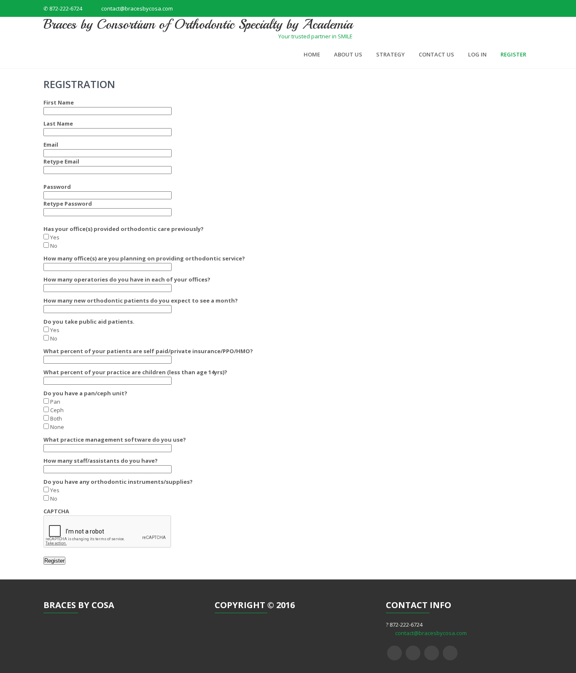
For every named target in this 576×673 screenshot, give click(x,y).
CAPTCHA (56, 511)
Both (55, 418)
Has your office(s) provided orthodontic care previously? (123, 229)
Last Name (58, 123)
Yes (54, 237)
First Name (58, 102)
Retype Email (61, 161)
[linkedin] (450, 653)
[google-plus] (431, 653)
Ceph (56, 410)
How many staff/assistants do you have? (100, 460)
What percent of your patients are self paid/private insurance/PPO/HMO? (148, 351)
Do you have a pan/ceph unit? (85, 393)
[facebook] (394, 653)
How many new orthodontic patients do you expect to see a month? (140, 300)
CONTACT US (436, 54)
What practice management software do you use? (114, 439)
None (56, 427)
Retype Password (67, 203)
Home (312, 54)
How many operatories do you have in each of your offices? (126, 279)
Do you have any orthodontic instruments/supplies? (118, 481)
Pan (54, 401)
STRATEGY (390, 54)
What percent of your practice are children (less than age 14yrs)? (135, 372)
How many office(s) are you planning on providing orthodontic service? (144, 258)
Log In (477, 54)
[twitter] (413, 653)
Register (513, 54)
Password (57, 186)
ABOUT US (348, 54)
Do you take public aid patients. (89, 321)
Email (50, 144)
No (53, 245)
